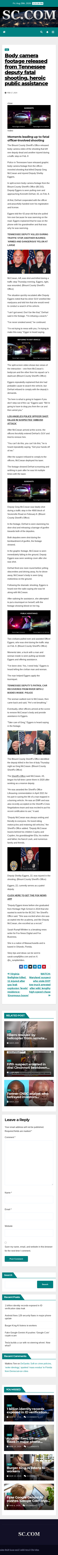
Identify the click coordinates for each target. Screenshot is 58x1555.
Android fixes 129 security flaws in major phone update (27, 1441)
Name (8, 1193)
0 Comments (33, 1417)
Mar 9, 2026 (14, 1506)
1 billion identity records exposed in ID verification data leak (27, 1412)
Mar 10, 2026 (15, 1447)
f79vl (32, 1550)
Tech (9, 1405)
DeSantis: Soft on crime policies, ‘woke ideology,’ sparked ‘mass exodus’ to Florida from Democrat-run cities (28, 1367)
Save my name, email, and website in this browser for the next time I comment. (28, 1249)
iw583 (22, 1550)
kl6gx (37, 1550)
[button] (41, 32)
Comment (10, 1137)
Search (8, 1275)
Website (9, 1226)
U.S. (7, 49)
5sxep (12, 1550)
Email (8, 1209)
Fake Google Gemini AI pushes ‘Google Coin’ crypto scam (29, 1500)
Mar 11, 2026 (15, 1417)
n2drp (2, 1550)
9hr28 (7, 1550)
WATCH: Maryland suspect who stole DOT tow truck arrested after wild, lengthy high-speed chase (40, 982)
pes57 (17, 1550)
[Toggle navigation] (53, 32)
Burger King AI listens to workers (21, 1325)
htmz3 (27, 1550)
